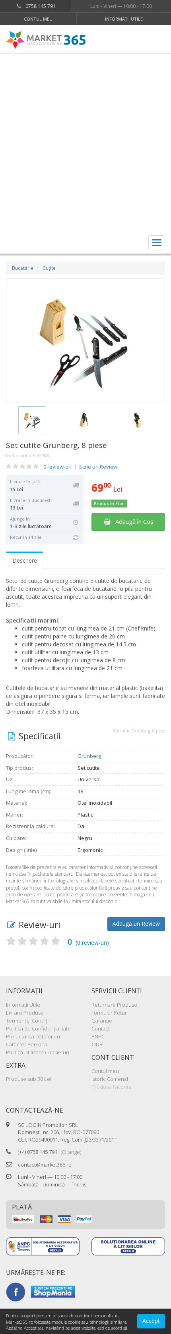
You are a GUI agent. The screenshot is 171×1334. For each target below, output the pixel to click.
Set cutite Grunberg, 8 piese (56, 445)
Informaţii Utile (124, 19)
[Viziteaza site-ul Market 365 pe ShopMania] (53, 1291)
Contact (100, 1028)
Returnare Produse (114, 1004)
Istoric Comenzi (109, 1078)
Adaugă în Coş (132, 521)
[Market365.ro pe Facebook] (15, 1291)
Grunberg (89, 755)
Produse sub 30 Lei (28, 1078)
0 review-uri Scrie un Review (80, 466)
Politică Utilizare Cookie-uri (37, 1052)
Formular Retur (109, 1012)
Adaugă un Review (136, 923)
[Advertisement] (85, 143)
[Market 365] (46, 40)
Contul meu (38, 19)
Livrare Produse (25, 1012)
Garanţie (101, 1020)
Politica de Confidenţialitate (38, 1028)
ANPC (98, 1036)
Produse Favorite (111, 1086)
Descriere (24, 560)
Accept (151, 1320)
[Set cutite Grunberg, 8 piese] (85, 340)
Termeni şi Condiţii (28, 1020)
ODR (97, 1044)
